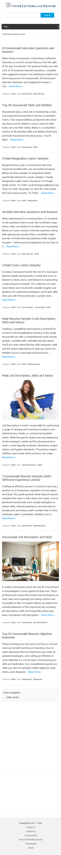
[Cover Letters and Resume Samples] (30, 7)
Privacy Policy (31, 835)
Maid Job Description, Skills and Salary (27, 375)
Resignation (33, 200)
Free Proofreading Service (31, 839)
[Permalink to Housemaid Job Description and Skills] (30, 580)
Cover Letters (27, 307)
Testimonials (31, 844)
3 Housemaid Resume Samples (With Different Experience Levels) (26, 477)
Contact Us (31, 831)
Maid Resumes (34, 364)
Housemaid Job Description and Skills (27, 537)
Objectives (37, 679)
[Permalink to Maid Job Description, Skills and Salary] (30, 418)
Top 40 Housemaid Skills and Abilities (27, 105)
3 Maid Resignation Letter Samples (25, 158)
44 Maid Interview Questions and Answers (30, 212)
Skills (35, 147)
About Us (31, 827)
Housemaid (27, 94)
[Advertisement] (30, 737)
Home (31, 848)
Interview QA (38, 94)
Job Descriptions (29, 465)
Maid (13, 94)
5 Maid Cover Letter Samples (21, 265)
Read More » (16, 86)
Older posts (11, 697)
